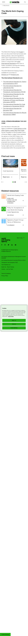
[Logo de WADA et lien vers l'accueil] (14, 2)
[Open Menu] (3, 2)
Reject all (14, 320)
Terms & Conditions (6, 273)
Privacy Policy (4, 275)
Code (21, 52)
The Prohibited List (5, 264)
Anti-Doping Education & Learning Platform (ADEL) (13, 260)
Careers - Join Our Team (7, 269)
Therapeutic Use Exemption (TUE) (9, 262)
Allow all (14, 324)
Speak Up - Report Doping (7, 267)
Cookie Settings (5, 634)
